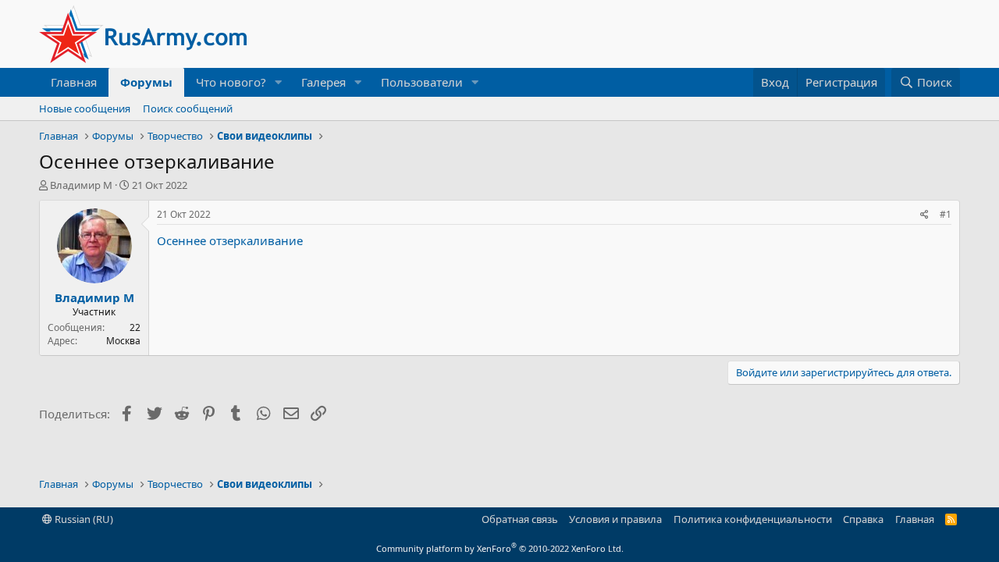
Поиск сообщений (188, 108)
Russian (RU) (82, 519)
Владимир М (81, 185)
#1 (945, 214)
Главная (74, 82)
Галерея (323, 82)
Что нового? (231, 82)
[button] (279, 82)
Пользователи (422, 82)
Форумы (146, 82)
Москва (123, 340)
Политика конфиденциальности (753, 519)
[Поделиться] (924, 215)
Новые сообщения (84, 108)
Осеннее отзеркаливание (230, 240)
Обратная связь (520, 519)
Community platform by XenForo (500, 548)
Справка (863, 519)
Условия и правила (615, 519)
